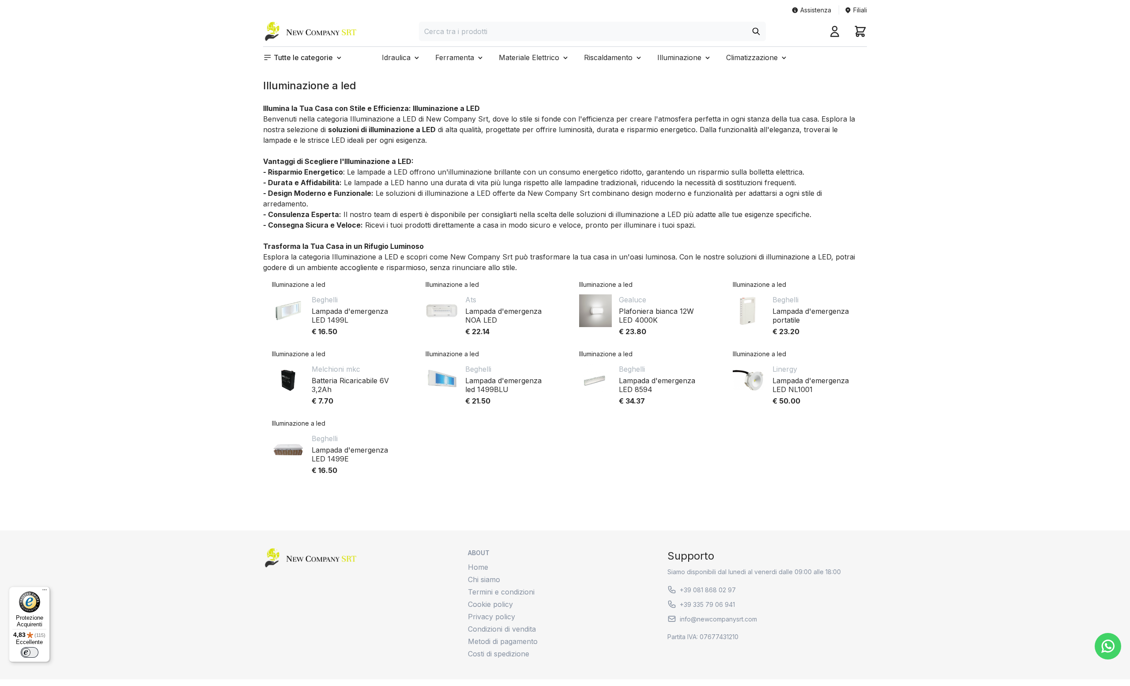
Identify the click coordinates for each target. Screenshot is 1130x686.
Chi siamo (484, 579)
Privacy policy (491, 616)
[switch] (29, 652)
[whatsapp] (1108, 646)
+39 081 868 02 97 (708, 590)
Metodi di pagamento (503, 641)
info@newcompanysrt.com (718, 619)
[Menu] (44, 592)
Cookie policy (490, 604)
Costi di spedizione (498, 653)
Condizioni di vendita (502, 629)
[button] (303, 57)
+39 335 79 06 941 (707, 604)
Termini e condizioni (501, 591)
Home (478, 567)
